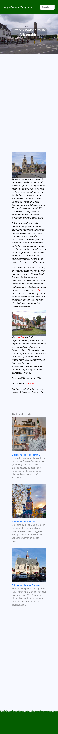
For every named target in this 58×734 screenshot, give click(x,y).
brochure (38, 290)
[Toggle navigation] (37, 7)
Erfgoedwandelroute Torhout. (26, 455)
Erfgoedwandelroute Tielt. (24, 522)
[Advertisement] (29, 96)
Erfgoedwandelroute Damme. (26, 585)
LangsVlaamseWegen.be (18, 7)
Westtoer (29, 384)
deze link (20, 337)
